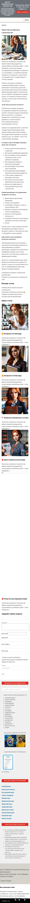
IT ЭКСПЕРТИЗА (9, 718)
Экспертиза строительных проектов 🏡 (13, 292)
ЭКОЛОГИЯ (8, 707)
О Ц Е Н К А (7, 709)
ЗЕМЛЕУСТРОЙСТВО (10, 699)
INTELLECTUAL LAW (10, 726)
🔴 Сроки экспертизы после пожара (13, 460)
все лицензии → (6, 772)
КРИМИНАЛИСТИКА (10, 713)
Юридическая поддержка (15, 683)
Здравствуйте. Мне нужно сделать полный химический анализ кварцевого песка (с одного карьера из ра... (15, 856)
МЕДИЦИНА (8, 714)
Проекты (4, 25)
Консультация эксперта (15, 824)
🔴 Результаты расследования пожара (14, 599)
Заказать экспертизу (22, 12)
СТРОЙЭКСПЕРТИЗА (10, 698)
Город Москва (6, 786)
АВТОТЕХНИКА (8, 716)
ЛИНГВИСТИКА (9, 720)
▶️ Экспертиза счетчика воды (12, 334)
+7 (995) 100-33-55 (22, 7)
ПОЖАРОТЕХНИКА (9, 705)
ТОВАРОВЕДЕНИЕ (9, 703)
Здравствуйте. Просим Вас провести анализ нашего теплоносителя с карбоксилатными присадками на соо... (16, 839)
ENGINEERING (8, 701)
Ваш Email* (5, 634)
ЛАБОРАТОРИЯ (8, 724)
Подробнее (18, 898)
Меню (27, 20)
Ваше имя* (5, 637)
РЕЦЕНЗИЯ (7, 722)
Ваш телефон (5, 644)
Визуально (3, 622)
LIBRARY (7, 727)
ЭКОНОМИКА (8, 711)
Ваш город (5, 651)
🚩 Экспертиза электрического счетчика (15, 418)
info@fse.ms (22, 9)
